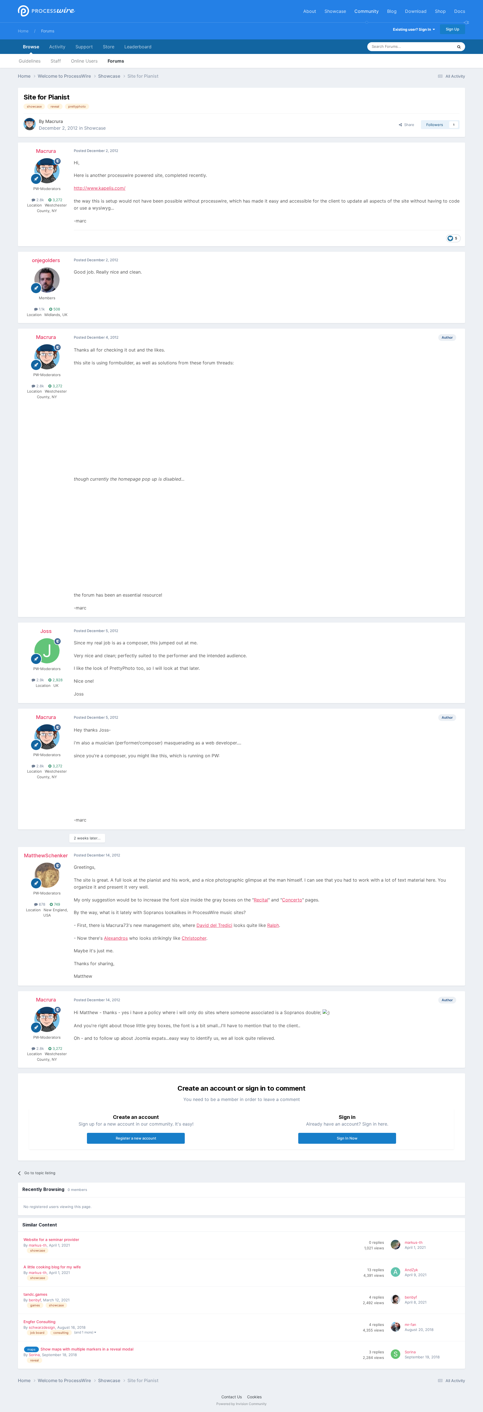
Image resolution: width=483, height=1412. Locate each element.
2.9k (39, 680)
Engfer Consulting (39, 1322)
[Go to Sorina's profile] (396, 1355)
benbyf (35, 1300)
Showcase (95, 128)
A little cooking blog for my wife (52, 1267)
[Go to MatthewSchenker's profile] (47, 875)
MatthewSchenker (46, 855)
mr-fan (410, 1324)
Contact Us (231, 1396)
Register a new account (136, 1138)
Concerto (292, 900)
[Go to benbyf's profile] (396, 1300)
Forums (47, 31)
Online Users (84, 61)
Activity (57, 46)
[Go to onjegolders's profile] (47, 280)
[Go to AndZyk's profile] (396, 1272)
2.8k (39, 200)
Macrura (54, 121)
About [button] (309, 11)
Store (108, 46)
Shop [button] (440, 11)
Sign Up (452, 29)
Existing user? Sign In (413, 29)
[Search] (459, 46)
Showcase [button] (335, 11)
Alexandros (116, 938)
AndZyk (411, 1270)
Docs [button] (459, 11)
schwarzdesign (42, 1327)
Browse (31, 46)
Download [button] (416, 11)
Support (84, 46)
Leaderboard (137, 46)
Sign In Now (347, 1138)
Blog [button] (392, 11)
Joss (46, 631)
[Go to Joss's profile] (47, 650)
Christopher (194, 938)
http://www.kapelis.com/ (100, 188)
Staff (56, 61)
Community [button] (366, 11)
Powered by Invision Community (241, 1404)
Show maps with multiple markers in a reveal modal (87, 1349)
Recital (261, 900)
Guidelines (30, 61)
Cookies (254, 1396)
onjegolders (46, 260)
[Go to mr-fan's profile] (396, 1327)
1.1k (41, 309)
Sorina (34, 1354)
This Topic (437, 46)
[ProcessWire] (46, 11)
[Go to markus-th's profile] (396, 1245)
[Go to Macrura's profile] (29, 124)
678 (41, 904)
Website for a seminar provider (51, 1239)
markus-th (38, 1245)
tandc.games (35, 1294)
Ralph (273, 925)
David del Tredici (214, 925)
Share (408, 124)
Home (23, 31)
